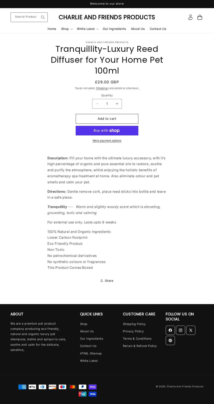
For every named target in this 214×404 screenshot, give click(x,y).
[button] (66, 28)
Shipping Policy (134, 324)
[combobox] (29, 17)
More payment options (107, 140)
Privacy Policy (133, 331)
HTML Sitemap (91, 353)
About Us (87, 331)
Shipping (102, 88)
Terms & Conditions (137, 338)
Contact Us (88, 346)
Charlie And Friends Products (185, 386)
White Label (89, 360)
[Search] (42, 17)
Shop (84, 324)
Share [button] (109, 280)
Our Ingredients (91, 338)
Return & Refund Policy (140, 346)
